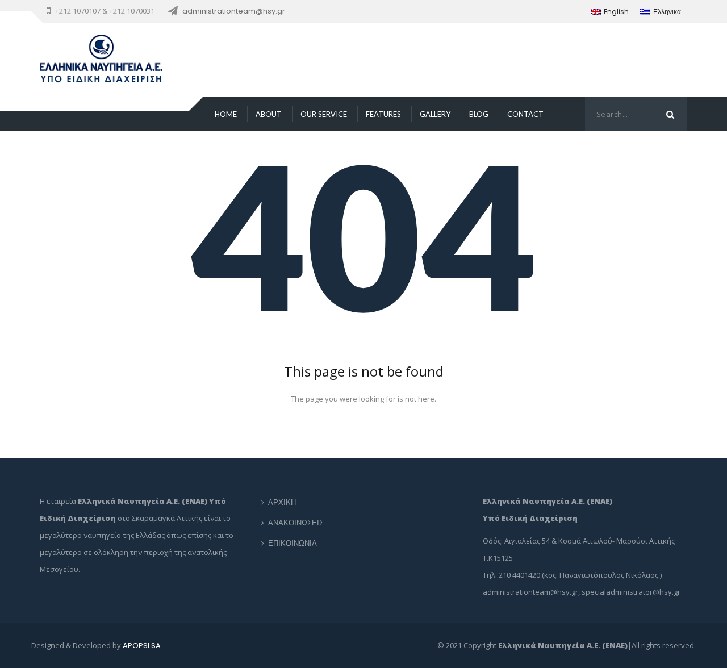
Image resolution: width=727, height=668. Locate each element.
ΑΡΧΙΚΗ (282, 502)
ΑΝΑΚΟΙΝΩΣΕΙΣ (296, 522)
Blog (478, 114)
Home (226, 114)
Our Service (323, 114)
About (269, 114)
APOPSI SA (142, 645)
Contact (525, 114)
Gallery (435, 114)
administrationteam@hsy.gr (233, 11)
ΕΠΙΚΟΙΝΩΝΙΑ (292, 543)
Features (383, 114)
